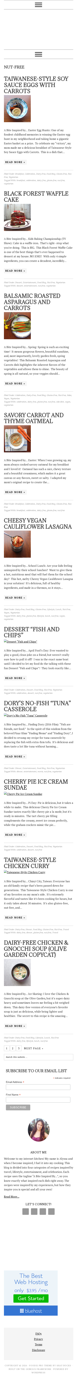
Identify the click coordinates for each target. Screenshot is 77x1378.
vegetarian (8, 184)
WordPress (38, 1372)
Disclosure (38, 1350)
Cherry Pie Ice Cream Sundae (36, 784)
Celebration (30, 174)
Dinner (18, 768)
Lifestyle (50, 609)
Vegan (6, 398)
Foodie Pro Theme (40, 1365)
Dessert (18, 282)
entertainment (30, 286)
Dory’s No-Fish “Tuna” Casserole (37, 706)
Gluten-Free (61, 174)
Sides (69, 395)
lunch (47, 616)
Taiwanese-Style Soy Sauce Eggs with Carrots (36, 84)
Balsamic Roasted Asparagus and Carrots (32, 301)
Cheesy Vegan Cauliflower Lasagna (38, 523)
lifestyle (40, 616)
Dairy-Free (40, 174)
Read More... (11, 1196)
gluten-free (51, 180)
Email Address (15, 1082)
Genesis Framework (38, 1369)
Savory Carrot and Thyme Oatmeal (34, 418)
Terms (38, 1344)
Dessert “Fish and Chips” (31, 632)
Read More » (15, 162)
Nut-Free (51, 282)
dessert (20, 286)
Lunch (58, 609)
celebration (31, 180)
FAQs (38, 1333)
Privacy (38, 1339)
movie (40, 771)
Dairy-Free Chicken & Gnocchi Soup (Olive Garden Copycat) (36, 948)
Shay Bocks (64, 1365)
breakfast (21, 180)
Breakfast (19, 174)
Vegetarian (13, 177)
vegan (67, 402)
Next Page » (34, 1048)
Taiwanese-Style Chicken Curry (30, 862)
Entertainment (29, 282)
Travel (66, 929)
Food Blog (51, 174)
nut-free (61, 180)
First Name (13, 1094)
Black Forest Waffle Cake (36, 196)
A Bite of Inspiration (38, 28)
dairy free (41, 180)
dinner (20, 771)
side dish (60, 402)
